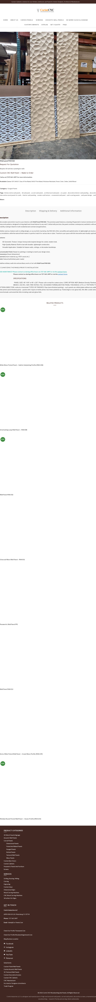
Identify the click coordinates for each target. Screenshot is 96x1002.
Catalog (44, 25)
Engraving (7, 884)
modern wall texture (43, 195)
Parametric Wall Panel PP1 (9, 624)
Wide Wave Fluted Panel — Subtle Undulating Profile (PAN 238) (21, 365)
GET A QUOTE (55, 25)
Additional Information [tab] (71, 211)
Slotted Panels (10, 852)
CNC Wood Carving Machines (13, 895)
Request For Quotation (9, 164)
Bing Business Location (11, 939)
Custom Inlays (8, 887)
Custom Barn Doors (10, 861)
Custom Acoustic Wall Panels (13, 969)
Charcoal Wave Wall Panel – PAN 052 (12, 559)
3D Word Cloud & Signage (77, 20)
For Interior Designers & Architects (15, 983)
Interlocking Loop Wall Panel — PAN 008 (13, 430)
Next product (90, 33)
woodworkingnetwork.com (23, 935)
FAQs (65, 25)
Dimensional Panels (12, 843)
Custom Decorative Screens (12, 975)
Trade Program (8, 986)
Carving (6, 881)
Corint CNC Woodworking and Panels (55, 993)
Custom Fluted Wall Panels (12, 966)
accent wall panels (37, 193)
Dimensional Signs (9, 890)
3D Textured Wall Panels (11, 972)
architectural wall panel (51, 193)
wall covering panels (73, 195)
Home (5, 20)
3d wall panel (26, 193)
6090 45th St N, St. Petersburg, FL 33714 (17, 914)
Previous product (85, 33)
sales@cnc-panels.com (13, 922)
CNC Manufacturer (10, 980)
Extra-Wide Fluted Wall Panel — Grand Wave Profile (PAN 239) (21, 754)
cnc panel (63, 193)
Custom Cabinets (31, 25)
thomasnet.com (20, 931)
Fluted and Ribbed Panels (14, 846)
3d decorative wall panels (12, 193)
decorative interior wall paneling (78, 193)
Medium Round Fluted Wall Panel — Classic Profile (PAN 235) (20, 819)
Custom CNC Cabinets (11, 978)
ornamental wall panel (58, 195)
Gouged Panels (12, 188)
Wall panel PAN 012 (6, 689)
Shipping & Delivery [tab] (48, 211)
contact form (62, 272)
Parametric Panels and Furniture (14, 866)
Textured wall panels (13, 855)
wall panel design (86, 195)
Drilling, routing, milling (11, 878)
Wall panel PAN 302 (6, 494)
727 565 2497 (13, 918)
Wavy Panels (10, 858)
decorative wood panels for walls (10, 195)
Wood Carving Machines (11, 892)
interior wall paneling (29, 195)
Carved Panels (27, 20)
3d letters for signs (10, 898)
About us (14, 20)
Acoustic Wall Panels (54, 20)
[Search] (89, 10)
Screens (39, 20)
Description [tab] (30, 211)
